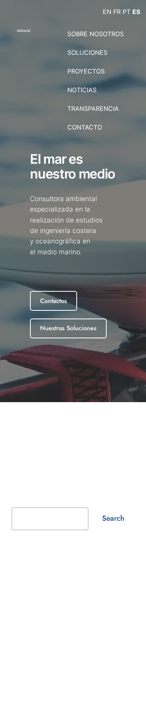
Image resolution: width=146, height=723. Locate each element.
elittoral (23, 569)
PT (126, 12)
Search (113, 518)
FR (117, 12)
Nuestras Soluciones (68, 328)
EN (107, 12)
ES (136, 12)
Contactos (53, 300)
